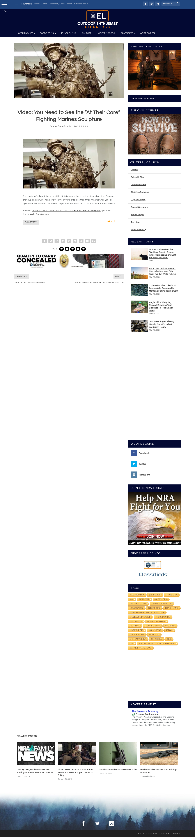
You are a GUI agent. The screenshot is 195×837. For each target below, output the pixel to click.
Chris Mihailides (138, 185)
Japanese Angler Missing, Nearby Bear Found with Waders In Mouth (161, 324)
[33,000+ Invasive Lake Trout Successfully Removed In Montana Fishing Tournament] (139, 290)
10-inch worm (163, 617)
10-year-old (136, 621)
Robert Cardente (139, 207)
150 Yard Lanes (152, 626)
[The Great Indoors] (154, 70)
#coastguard (137, 595)
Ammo (53, 126)
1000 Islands (155, 630)
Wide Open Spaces (39, 214)
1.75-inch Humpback (161, 604)
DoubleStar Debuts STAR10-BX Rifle (118, 770)
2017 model (156, 639)
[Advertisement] (154, 387)
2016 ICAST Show (138, 639)
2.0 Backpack (136, 608)
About (141, 833)
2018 (169, 639)
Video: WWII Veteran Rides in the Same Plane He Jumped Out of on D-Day (75, 772)
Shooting (68, 126)
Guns (60, 126)
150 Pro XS (135, 626)
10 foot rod (154, 608)
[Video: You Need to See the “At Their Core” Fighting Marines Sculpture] (69, 70)
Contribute (164, 833)
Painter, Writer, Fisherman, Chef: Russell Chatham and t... (61, 4)
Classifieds (151, 833)
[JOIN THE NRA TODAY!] (154, 518)
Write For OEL (138, 230)
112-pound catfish (156, 621)
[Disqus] (69, 333)
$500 (131, 599)
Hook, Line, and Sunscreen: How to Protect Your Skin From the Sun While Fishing (162, 271)
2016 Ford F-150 (137, 635)
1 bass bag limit (138, 604)
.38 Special (143, 599)
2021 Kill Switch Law (140, 648)
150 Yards (170, 626)
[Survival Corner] (154, 134)
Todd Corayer (137, 215)
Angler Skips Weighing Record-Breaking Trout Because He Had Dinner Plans (161, 306)
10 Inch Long (171, 608)
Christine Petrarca (140, 192)
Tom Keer (135, 222)
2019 (131, 643)
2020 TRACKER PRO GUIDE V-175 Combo (156, 643)
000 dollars (160, 599)
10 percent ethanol (140, 617)
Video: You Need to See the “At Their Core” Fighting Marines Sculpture (66, 211)
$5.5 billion (155, 595)
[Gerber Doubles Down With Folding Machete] (159, 753)
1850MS (169, 630)
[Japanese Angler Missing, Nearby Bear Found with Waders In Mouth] (139, 326)
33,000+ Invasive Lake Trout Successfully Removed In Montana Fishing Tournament (163, 288)
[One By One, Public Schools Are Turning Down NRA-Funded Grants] (36, 753)
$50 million (171, 595)
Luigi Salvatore (138, 200)
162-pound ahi (136, 630)
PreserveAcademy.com (147, 714)
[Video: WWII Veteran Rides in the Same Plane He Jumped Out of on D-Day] (77, 753)
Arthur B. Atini (137, 177)
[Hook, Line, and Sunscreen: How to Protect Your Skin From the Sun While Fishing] (139, 273)
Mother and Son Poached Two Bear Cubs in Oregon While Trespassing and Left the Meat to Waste (162, 253)
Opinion (134, 170)
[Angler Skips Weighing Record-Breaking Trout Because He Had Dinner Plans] (139, 307)
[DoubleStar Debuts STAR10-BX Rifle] (118, 753)
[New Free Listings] (154, 568)
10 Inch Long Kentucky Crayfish (147, 612)
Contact (176, 833)
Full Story (31, 222)
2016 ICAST (154, 635)
